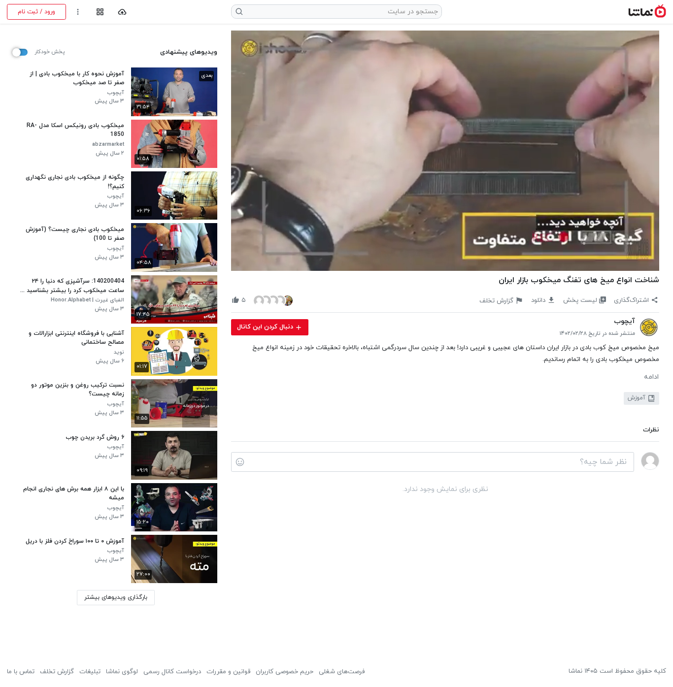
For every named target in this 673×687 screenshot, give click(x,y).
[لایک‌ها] (273, 300)
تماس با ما (20, 671)
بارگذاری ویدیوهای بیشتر (115, 597)
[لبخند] (240, 462)
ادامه (651, 377)
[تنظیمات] (78, 12)
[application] (445, 151)
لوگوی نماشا (122, 671)
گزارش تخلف (57, 671)
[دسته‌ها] (100, 12)
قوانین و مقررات (228, 671)
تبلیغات (90, 671)
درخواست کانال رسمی (172, 671)
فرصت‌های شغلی (342, 671)
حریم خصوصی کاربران (284, 671)
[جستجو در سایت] (239, 11)
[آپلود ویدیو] (122, 12)
